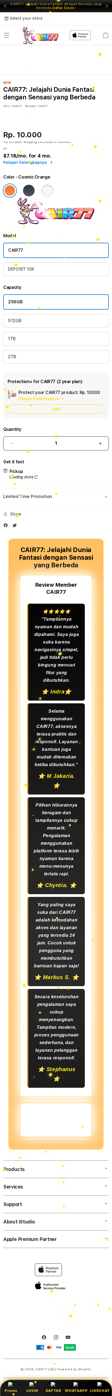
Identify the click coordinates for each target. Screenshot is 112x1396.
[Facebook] (7, 526)
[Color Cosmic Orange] (9, 190)
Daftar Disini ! (64, 8)
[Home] (41, 35)
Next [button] (107, 6)
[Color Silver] (47, 191)
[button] (6, 35)
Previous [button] (5, 6)
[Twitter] (16, 526)
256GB (15, 301)
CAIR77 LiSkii (46, 1369)
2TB (12, 356)
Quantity (12, 429)
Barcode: (30, 106)
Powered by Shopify (74, 1369)
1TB (12, 338)
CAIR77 (15, 250)
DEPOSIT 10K (21, 269)
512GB (14, 320)
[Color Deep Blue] (29, 191)
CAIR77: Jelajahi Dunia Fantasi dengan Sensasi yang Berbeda (56, 6)
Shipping (30, 142)
